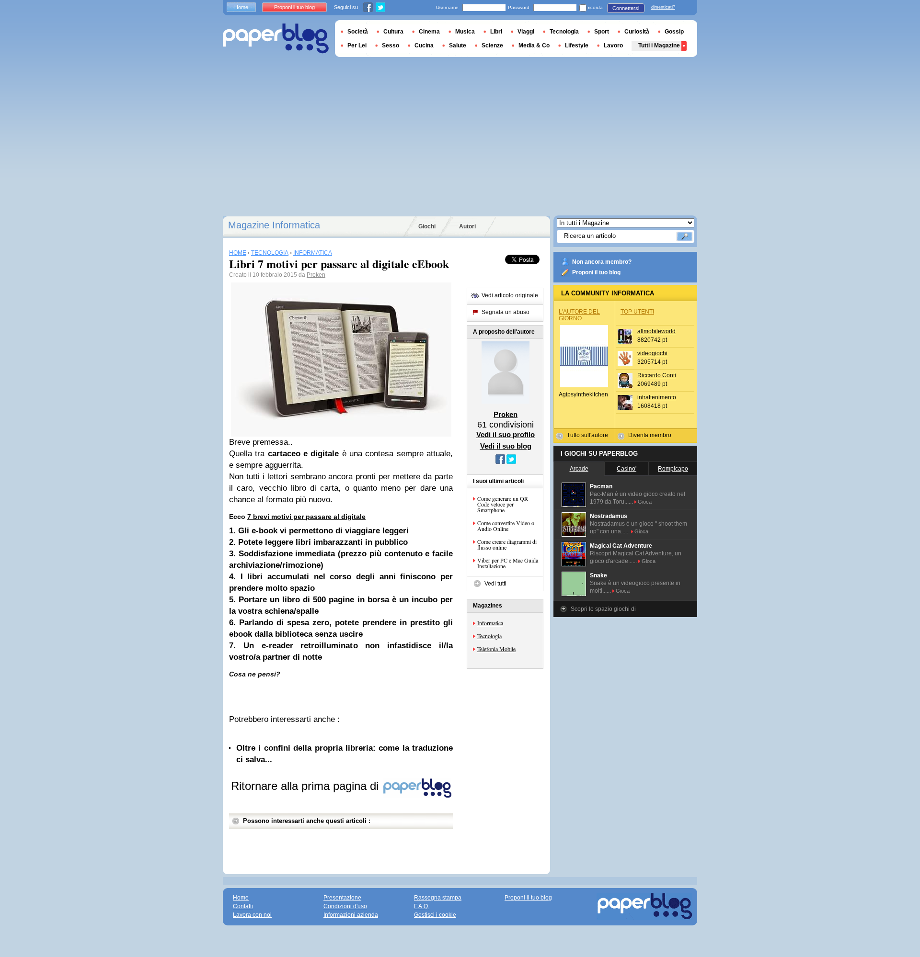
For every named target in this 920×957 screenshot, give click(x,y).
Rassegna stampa (437, 897)
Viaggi (526, 31)
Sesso (390, 45)
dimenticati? (663, 7)
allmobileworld (656, 331)
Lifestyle (576, 45)
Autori (467, 226)
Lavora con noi (252, 915)
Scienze (492, 45)
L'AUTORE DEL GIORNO (579, 315)
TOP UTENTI (637, 311)
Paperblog (276, 38)
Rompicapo (673, 468)
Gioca (645, 502)
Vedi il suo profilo (505, 434)
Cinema (429, 31)
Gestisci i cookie (435, 915)
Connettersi (625, 8)
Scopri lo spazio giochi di (603, 609)
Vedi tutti (495, 583)
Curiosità (636, 31)
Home (241, 7)
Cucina (424, 45)
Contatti (243, 906)
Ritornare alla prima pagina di (306, 785)
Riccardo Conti (656, 375)
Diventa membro (649, 435)
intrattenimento (656, 397)
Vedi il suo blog (505, 446)
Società (357, 31)
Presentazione (342, 897)
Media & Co (534, 45)
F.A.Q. (421, 906)
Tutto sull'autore (587, 435)
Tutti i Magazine (659, 45)
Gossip (674, 31)
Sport (601, 31)
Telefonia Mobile (496, 649)
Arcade (579, 468)
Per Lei (357, 45)
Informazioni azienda (350, 915)
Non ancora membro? (602, 262)
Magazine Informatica (274, 225)
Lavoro (613, 45)
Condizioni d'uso (345, 906)
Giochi (427, 226)
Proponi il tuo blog (596, 272)
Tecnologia (489, 636)
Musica (465, 31)
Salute (457, 45)
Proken (316, 274)
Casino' (626, 468)
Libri (496, 31)
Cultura (393, 31)
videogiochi (652, 353)
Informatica (490, 623)
